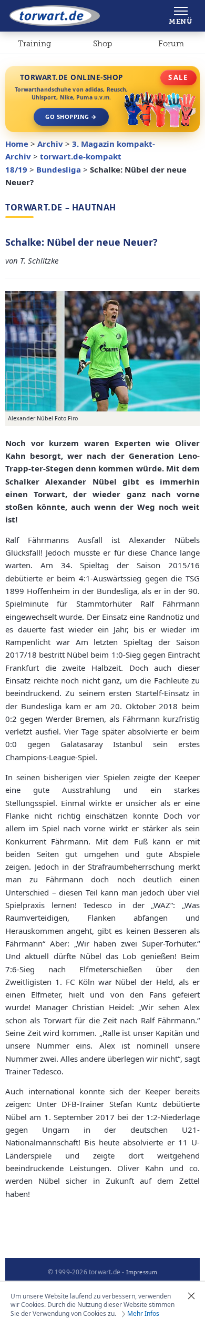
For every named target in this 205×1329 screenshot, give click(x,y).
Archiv (50, 143)
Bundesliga (58, 169)
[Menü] (181, 15)
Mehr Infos (143, 1314)
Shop (102, 43)
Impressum (142, 1272)
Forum (171, 43)
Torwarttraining (34, 46)
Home (16, 143)
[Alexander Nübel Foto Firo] (102, 351)
